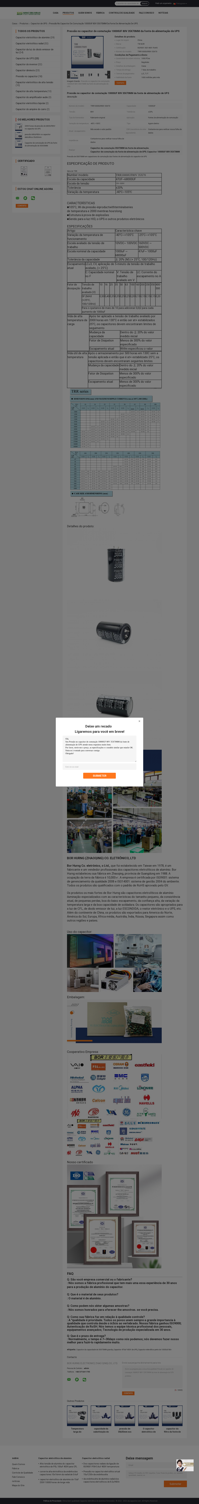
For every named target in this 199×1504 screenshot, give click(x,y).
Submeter (99, 775)
